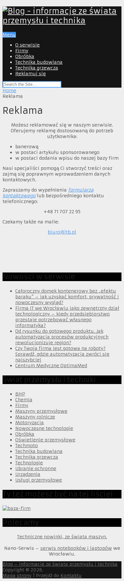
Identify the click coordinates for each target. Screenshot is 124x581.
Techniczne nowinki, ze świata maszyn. (62, 537)
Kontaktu (71, 575)
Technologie (29, 463)
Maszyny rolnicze (35, 417)
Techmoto (26, 445)
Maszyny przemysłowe (41, 411)
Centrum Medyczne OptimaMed (51, 365)
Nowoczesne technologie (44, 428)
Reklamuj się (30, 73)
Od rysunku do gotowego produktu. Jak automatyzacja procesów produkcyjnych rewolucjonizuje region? (61, 336)
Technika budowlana (39, 62)
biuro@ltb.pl (62, 232)
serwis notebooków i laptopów (76, 548)
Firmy (21, 51)
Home (9, 90)
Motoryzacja (29, 422)
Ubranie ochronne (35, 468)
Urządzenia (27, 474)
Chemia (23, 400)
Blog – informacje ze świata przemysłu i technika (60, 564)
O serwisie (27, 45)
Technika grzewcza (36, 68)
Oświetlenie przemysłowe (45, 440)
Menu (9, 35)
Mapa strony (17, 575)
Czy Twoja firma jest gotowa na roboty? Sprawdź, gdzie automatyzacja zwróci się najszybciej (62, 354)
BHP (20, 394)
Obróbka (24, 56)
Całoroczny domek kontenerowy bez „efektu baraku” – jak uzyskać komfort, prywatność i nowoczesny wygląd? (67, 296)
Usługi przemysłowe (38, 480)
